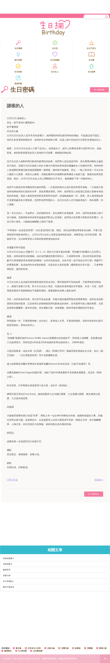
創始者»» (98, 480)
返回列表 (101, 90)
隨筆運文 (8, 651)
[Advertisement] (55, 6)
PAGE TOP (105, 658)
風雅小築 (103, 648)
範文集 (18, 648)
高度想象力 (7, 564)
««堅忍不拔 (12, 480)
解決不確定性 (8, 587)
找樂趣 (90, 648)
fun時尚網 (22, 651)
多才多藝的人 (8, 581)
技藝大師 (6, 575)
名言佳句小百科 (34, 648)
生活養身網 (37, 651)
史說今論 (51, 648)
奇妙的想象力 (8, 558)
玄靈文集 (65, 648)
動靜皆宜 (6, 570)
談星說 (78, 648)
